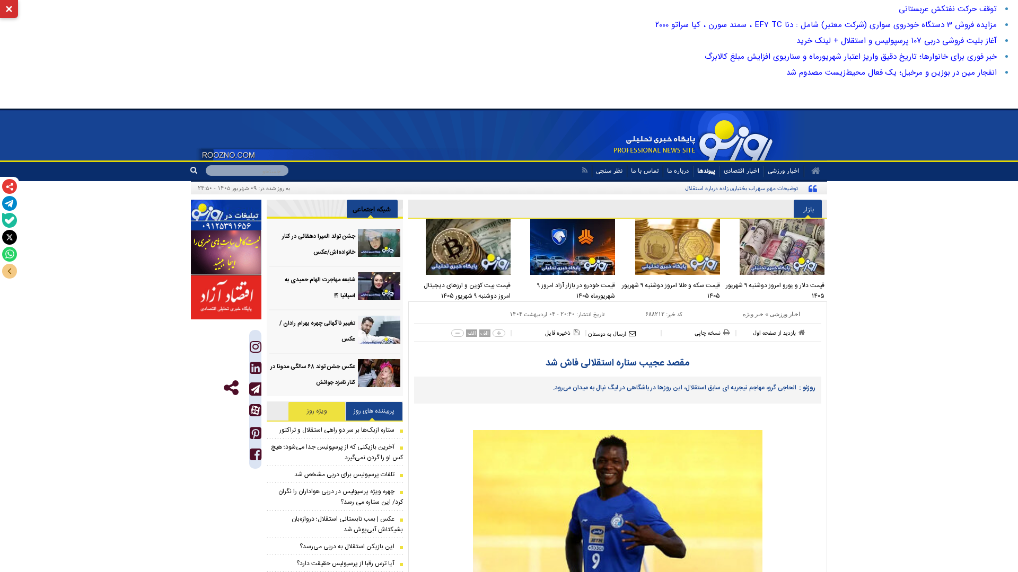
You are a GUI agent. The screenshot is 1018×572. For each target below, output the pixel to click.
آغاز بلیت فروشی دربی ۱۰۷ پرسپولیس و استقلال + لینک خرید (896, 40)
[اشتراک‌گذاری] (9, 186)
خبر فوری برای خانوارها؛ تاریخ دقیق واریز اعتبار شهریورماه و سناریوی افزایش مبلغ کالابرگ (851, 56)
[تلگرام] (9, 203)
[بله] (9, 220)
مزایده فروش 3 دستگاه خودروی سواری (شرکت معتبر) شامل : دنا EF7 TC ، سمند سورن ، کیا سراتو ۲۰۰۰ (826, 25)
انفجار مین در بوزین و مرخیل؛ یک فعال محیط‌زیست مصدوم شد (891, 72)
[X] (9, 237)
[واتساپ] (9, 254)
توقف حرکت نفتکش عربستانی (948, 9)
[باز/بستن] (9, 271)
